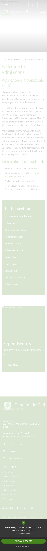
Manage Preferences (23, 546)
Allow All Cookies (23, 541)
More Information (23, 533)
